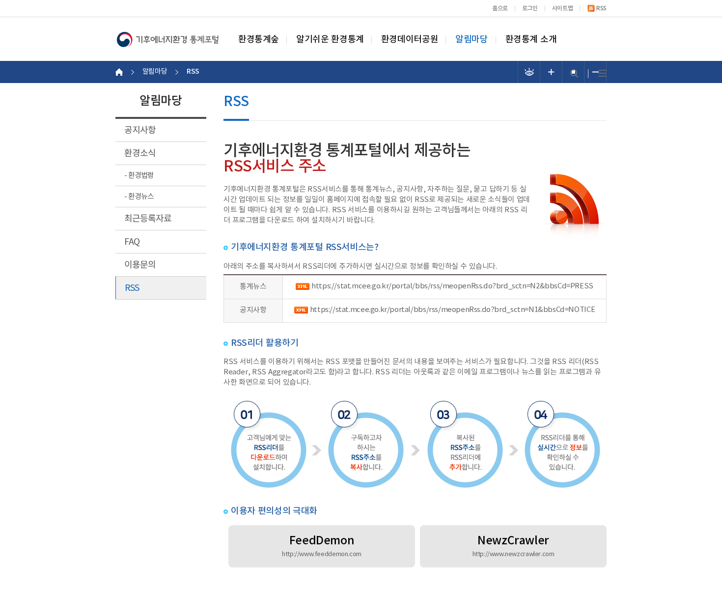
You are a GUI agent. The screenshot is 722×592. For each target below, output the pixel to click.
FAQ (131, 242)
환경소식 (140, 153)
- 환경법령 (139, 175)
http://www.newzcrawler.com (513, 554)
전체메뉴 (602, 73)
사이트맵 (562, 8)
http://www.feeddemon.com (321, 554)
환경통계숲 (258, 40)
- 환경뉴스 (139, 197)
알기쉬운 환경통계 (330, 40)
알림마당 (471, 40)
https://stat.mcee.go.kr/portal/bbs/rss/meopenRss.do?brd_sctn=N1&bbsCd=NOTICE (452, 310)
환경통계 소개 (531, 40)
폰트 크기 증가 (551, 72)
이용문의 (140, 265)
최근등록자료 (147, 219)
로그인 (530, 8)
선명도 (529, 72)
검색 (574, 73)
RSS (601, 8)
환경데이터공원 (409, 40)
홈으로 (500, 8)
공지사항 (140, 130)
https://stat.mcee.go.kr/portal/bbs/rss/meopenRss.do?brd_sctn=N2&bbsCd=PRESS (452, 286)
